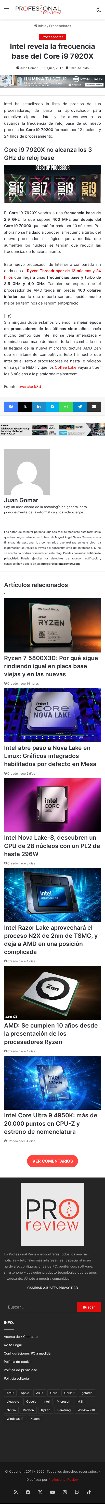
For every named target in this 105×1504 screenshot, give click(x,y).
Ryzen (45, 1410)
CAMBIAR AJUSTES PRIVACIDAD (52, 1288)
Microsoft (63, 1401)
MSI (80, 1401)
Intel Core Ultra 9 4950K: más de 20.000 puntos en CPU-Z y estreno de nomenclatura (50, 1123)
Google (31, 1401)
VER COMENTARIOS (52, 1161)
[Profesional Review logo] (38, 10)
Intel (47, 1401)
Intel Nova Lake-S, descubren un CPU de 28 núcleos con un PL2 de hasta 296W (52, 845)
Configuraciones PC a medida (27, 1353)
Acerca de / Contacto (21, 1337)
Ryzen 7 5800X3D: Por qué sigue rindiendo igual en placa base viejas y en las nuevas (51, 666)
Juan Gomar (28, 68)
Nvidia (11, 1410)
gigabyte (13, 1401)
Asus (39, 1393)
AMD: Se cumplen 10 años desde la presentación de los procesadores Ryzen (51, 1033)
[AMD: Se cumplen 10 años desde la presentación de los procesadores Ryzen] (52, 1019)
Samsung (64, 1410)
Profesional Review (63, 1479)
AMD (10, 1393)
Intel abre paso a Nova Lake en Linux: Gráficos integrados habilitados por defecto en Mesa (50, 756)
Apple (25, 1393)
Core (53, 1393)
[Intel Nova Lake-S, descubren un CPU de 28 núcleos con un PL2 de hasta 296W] (52, 831)
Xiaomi (35, 1419)
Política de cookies (18, 1362)
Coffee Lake (65, 367)
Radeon (28, 1410)
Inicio (41, 26)
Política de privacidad (20, 1370)
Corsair (69, 1393)
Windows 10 (86, 1410)
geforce (87, 1393)
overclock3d (30, 386)
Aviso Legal (13, 1345)
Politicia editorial (17, 1378)
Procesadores (60, 26)
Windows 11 (15, 1419)
